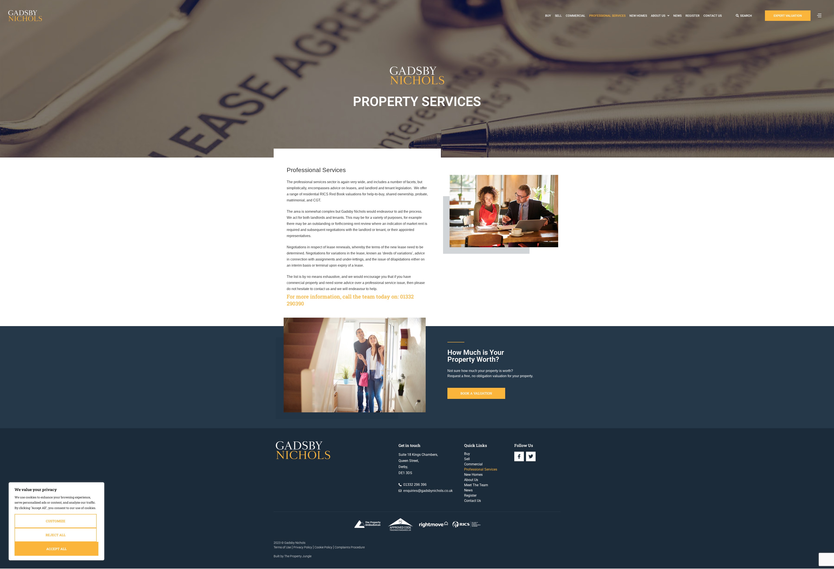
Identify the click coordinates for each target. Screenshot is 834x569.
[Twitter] (531, 456)
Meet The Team (476, 485)
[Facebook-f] (519, 456)
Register (692, 15)
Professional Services (607, 15)
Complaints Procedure (350, 547)
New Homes (638, 15)
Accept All (56, 549)
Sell (558, 15)
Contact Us (712, 15)
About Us (658, 15)
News (677, 15)
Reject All (56, 535)
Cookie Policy (323, 547)
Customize (55, 521)
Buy (548, 15)
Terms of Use (282, 547)
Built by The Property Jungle (292, 556)
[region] (56, 521)
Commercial (575, 15)
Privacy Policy (302, 547)
